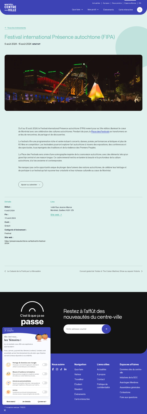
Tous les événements (16, 27)
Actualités (96, 3)
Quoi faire (76, 10)
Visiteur (77, 374)
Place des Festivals (100, 131)
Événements (108, 10)
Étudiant (78, 384)
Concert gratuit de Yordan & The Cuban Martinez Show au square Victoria (110, 271)
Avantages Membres (129, 382)
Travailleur (78, 379)
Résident (78, 389)
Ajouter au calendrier (29, 184)
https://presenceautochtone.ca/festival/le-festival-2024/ (25, 242)
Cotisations (125, 392)
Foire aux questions (128, 397)
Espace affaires (130, 3)
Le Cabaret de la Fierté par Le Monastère (24, 271)
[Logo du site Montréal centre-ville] (10, 7)
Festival (8, 233)
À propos (106, 3)
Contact (101, 379)
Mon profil (92, 10)
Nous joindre (117, 3)
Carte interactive (126, 10)
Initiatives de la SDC (129, 377)
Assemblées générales (130, 387)
